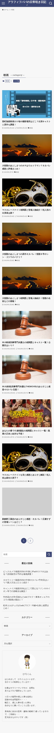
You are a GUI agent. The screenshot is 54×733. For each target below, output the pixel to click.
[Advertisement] (27, 40)
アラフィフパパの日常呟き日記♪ (27, 3)
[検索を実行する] (49, 554)
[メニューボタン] (3, 3)
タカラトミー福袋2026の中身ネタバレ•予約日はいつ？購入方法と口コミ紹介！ (26, 581)
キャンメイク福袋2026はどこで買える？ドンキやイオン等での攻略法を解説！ (26, 589)
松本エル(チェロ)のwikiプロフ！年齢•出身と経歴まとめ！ (26, 606)
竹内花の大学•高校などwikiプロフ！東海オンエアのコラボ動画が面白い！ (26, 598)
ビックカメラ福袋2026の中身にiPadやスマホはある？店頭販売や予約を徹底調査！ (25, 572)
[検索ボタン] (50, 3)
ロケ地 (16, 81)
